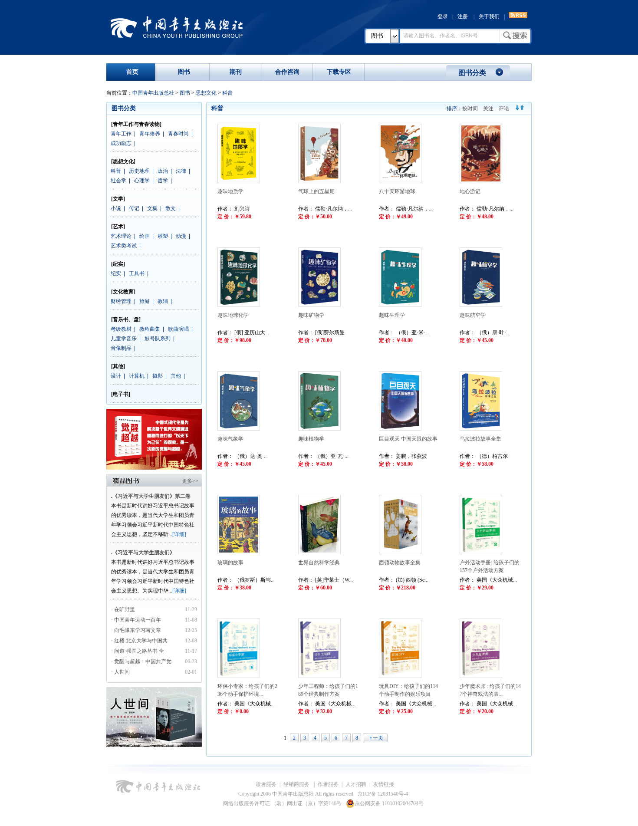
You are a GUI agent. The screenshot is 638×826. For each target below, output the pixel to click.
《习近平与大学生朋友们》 (143, 553)
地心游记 (470, 191)
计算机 (137, 376)
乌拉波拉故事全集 (480, 439)
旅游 (144, 301)
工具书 (137, 273)
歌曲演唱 (178, 329)
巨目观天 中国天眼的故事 (408, 439)
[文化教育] (123, 292)
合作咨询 (287, 72)
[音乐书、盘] (126, 319)
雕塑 (163, 236)
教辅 (163, 301)
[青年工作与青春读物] (136, 124)
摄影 (157, 376)
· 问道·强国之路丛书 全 (138, 651)
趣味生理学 (392, 315)
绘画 (144, 236)
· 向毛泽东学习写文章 (136, 630)
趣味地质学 (230, 191)
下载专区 (339, 72)
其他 (176, 376)
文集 (152, 208)
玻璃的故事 (230, 562)
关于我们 (489, 16)
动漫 (181, 236)
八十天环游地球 (397, 191)
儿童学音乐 (124, 339)
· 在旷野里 (123, 609)
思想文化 (206, 93)
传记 (134, 208)
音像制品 (121, 348)
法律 (181, 171)
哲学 (163, 181)
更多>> (190, 481)
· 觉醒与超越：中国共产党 (142, 661)
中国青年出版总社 (177, 27)
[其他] (118, 366)
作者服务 (328, 784)
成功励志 (121, 143)
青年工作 (121, 134)
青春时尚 (178, 134)
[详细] (179, 534)
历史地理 (139, 171)
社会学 (118, 181)
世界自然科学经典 (319, 562)
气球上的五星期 (316, 191)
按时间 (470, 108)
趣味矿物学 (311, 315)
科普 (227, 93)
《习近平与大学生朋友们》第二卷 (151, 496)
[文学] (118, 199)
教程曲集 (149, 329)
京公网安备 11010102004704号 (389, 803)
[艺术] (118, 227)
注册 (462, 16)
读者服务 (266, 784)
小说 (116, 208)
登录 (442, 16)
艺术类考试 (124, 246)
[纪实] (118, 264)
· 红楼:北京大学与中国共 (140, 641)
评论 (504, 108)
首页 (132, 72)
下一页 (375, 738)
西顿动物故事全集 (400, 562)
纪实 (116, 273)
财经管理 (121, 301)
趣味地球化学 (233, 315)
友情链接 (383, 784)
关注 (488, 108)
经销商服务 (297, 784)
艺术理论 (121, 236)
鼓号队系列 (158, 339)
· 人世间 (120, 672)
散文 (170, 208)
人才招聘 (355, 784)
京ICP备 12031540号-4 (383, 794)
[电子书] (120, 394)
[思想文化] (123, 161)
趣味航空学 (473, 315)
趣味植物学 (311, 439)
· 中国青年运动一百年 (136, 620)
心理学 (142, 181)
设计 (116, 376)
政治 (163, 171)
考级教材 (121, 329)
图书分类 (472, 72)
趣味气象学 (230, 439)
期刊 (236, 72)
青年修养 (149, 134)
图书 (377, 36)
